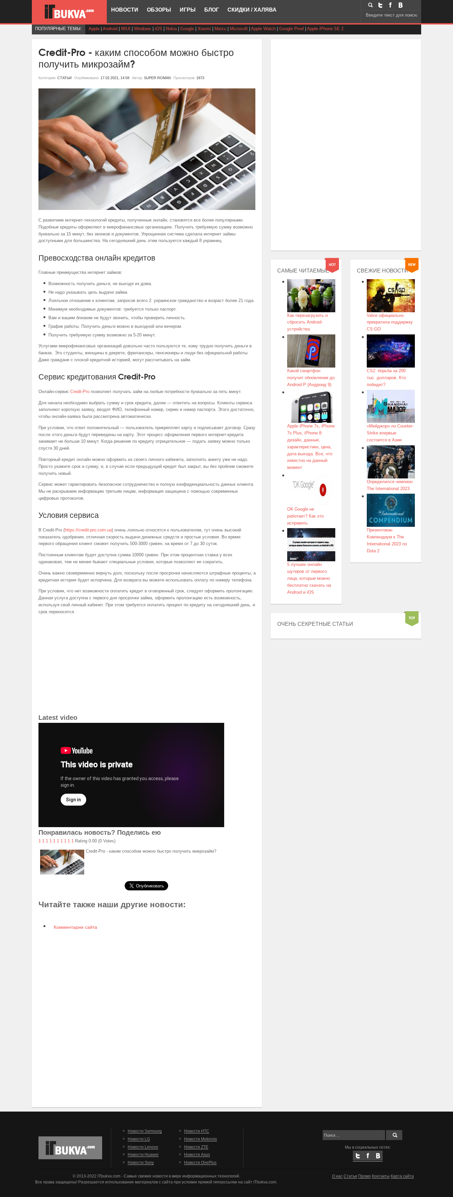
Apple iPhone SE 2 (325, 28)
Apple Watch (263, 28)
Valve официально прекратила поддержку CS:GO (390, 322)
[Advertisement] (147, 666)
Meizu (220, 28)
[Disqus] (147, 1018)
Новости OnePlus (200, 1162)
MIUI (125, 28)
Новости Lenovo (143, 1147)
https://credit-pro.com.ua (88, 529)
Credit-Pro (80, 391)
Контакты (381, 1176)
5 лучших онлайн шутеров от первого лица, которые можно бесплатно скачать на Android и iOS (309, 578)
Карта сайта (402, 1176)
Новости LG (139, 1139)
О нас (337, 1176)
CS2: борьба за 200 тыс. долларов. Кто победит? (386, 377)
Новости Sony (141, 1162)
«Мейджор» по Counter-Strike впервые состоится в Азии (390, 433)
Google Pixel (291, 28)
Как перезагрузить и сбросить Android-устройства (307, 322)
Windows (142, 28)
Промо (364, 1176)
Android (110, 28)
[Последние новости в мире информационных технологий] (69, 11)
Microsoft (239, 28)
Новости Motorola (200, 1139)
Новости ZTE (196, 1147)
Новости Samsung (145, 1131)
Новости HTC (196, 1131)
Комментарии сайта (74, 927)
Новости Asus (197, 1154)
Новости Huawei (143, 1154)
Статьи (350, 1176)
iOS (158, 28)
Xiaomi (204, 28)
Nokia (171, 28)
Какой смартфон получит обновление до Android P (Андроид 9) (311, 377)
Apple (94, 28)
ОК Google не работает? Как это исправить (305, 516)
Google (187, 28)
